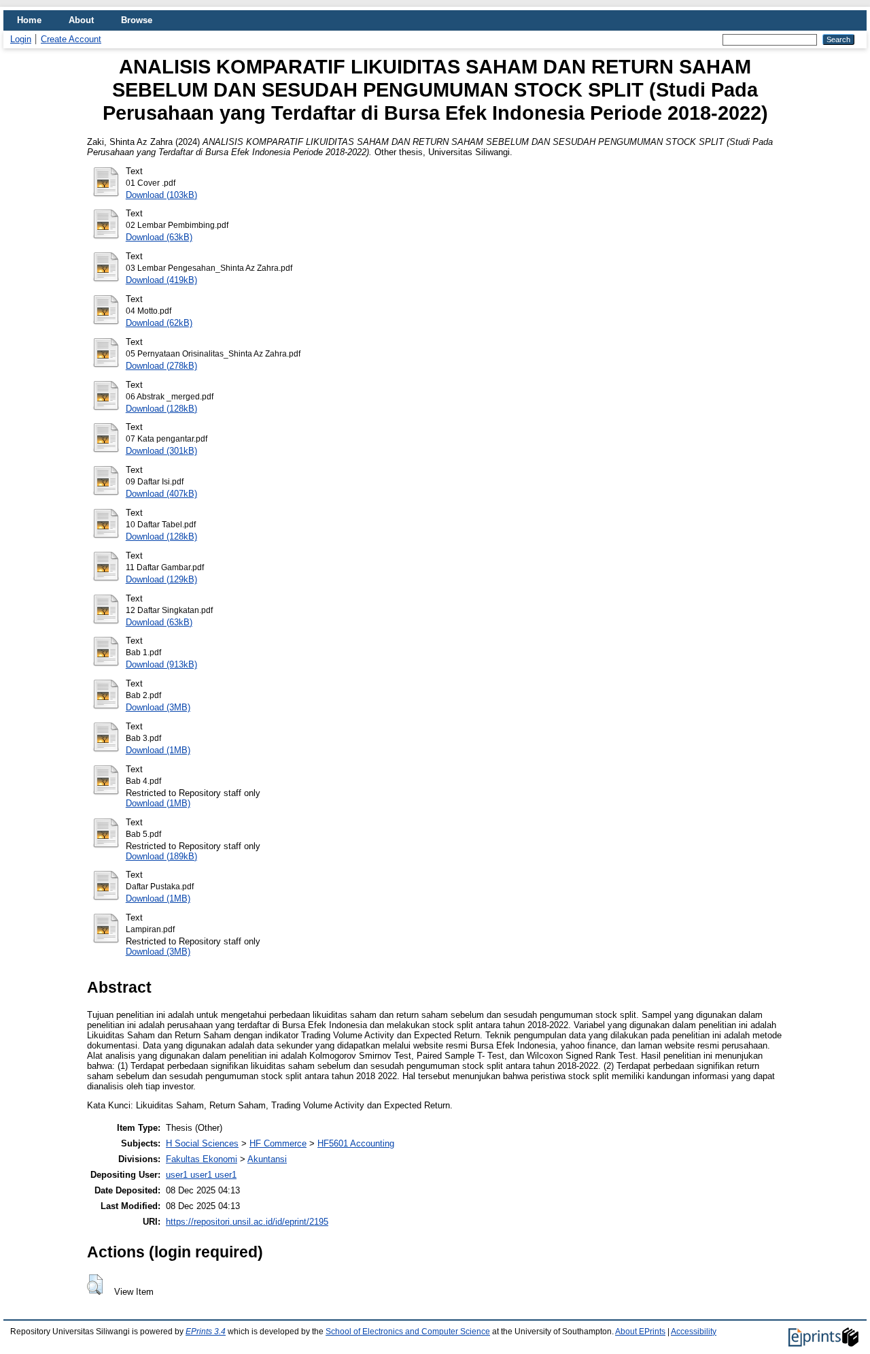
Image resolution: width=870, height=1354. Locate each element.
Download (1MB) (158, 750)
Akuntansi (267, 1159)
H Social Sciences (202, 1143)
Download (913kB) (161, 664)
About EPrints (640, 1331)
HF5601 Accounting (355, 1143)
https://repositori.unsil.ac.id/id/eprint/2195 (247, 1222)
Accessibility (693, 1331)
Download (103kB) (161, 195)
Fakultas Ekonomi (201, 1159)
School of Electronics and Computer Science (408, 1331)
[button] (95, 1284)
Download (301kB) (161, 451)
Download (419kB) (161, 280)
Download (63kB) (159, 237)
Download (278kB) (161, 366)
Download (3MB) (158, 707)
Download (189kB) (161, 856)
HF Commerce (278, 1143)
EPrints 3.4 (206, 1331)
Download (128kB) (161, 408)
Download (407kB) (161, 494)
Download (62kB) (159, 323)
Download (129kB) (161, 579)
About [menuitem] (81, 20)
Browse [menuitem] (136, 20)
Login (20, 39)
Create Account (71, 39)
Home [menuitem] (29, 20)
